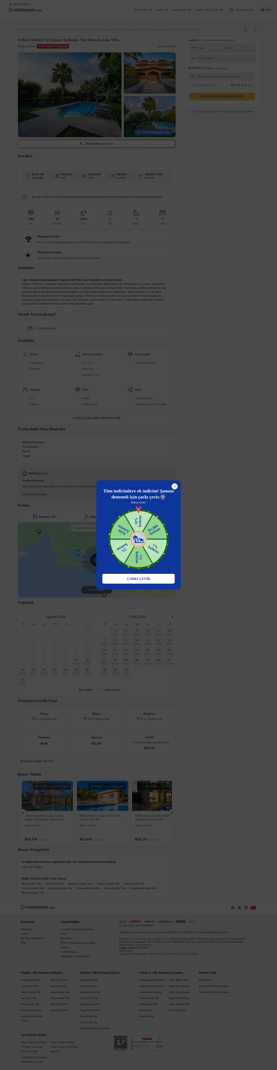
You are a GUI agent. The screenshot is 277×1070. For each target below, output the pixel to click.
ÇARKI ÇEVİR (138, 579)
